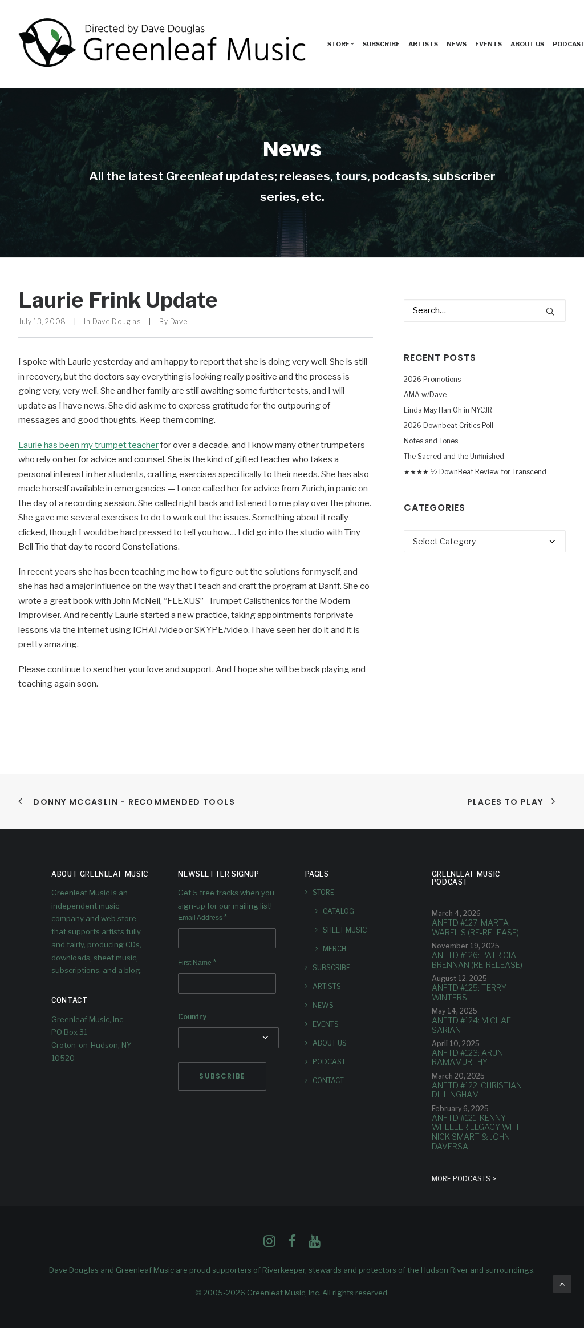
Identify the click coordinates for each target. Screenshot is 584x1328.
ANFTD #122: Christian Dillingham (477, 1090)
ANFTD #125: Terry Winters (469, 992)
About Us (527, 44)
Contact (328, 1080)
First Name (197, 963)
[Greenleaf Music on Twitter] (292, 1244)
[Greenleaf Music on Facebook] (269, 1244)
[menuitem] (341, 44)
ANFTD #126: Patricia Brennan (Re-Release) (477, 960)
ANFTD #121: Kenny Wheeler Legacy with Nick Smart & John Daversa (477, 1132)
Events (488, 44)
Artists (423, 44)
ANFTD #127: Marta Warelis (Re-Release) (475, 927)
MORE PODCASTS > (464, 1178)
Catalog (338, 911)
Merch (334, 948)
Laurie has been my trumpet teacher (88, 445)
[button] (550, 311)
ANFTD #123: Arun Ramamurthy (467, 1057)
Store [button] (338, 44)
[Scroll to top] (562, 1283)
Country (192, 1016)
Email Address (202, 918)
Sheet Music (345, 930)
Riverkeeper (283, 1269)
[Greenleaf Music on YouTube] (315, 1244)
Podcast (329, 1061)
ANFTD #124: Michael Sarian (474, 1025)
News (457, 44)
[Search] (485, 310)
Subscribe (381, 44)
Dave (178, 321)
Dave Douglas (116, 321)
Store (323, 892)
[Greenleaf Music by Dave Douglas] (163, 43)
